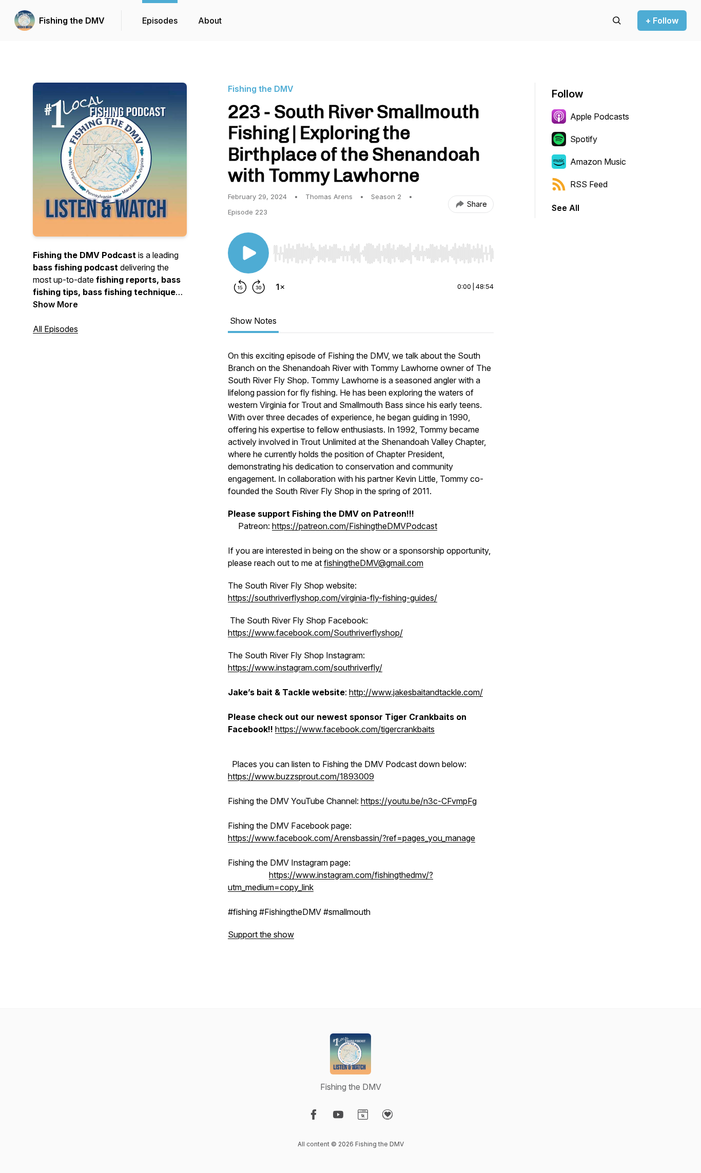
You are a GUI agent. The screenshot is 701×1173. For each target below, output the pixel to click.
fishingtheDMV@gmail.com (373, 563)
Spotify (583, 139)
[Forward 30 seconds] (258, 287)
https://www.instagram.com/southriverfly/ (305, 667)
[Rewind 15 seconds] (240, 287)
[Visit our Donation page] (387, 1114)
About (210, 20)
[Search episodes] (617, 20)
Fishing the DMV (72, 20)
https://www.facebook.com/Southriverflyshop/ (315, 633)
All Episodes (55, 329)
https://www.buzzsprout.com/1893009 (301, 776)
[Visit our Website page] (363, 1114)
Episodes (160, 20)
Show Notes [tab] (253, 321)
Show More (55, 304)
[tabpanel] (361, 650)
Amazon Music (598, 162)
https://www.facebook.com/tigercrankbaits (355, 729)
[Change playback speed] (280, 287)
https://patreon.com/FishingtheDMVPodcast (354, 526)
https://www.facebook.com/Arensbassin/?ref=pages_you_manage (351, 838)
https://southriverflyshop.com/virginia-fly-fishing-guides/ (332, 598)
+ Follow (662, 20)
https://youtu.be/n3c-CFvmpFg (419, 801)
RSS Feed (589, 184)
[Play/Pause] (248, 252)
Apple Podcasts (599, 116)
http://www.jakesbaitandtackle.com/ (416, 692)
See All (565, 208)
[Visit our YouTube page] (338, 1114)
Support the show (261, 934)
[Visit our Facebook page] (313, 1114)
